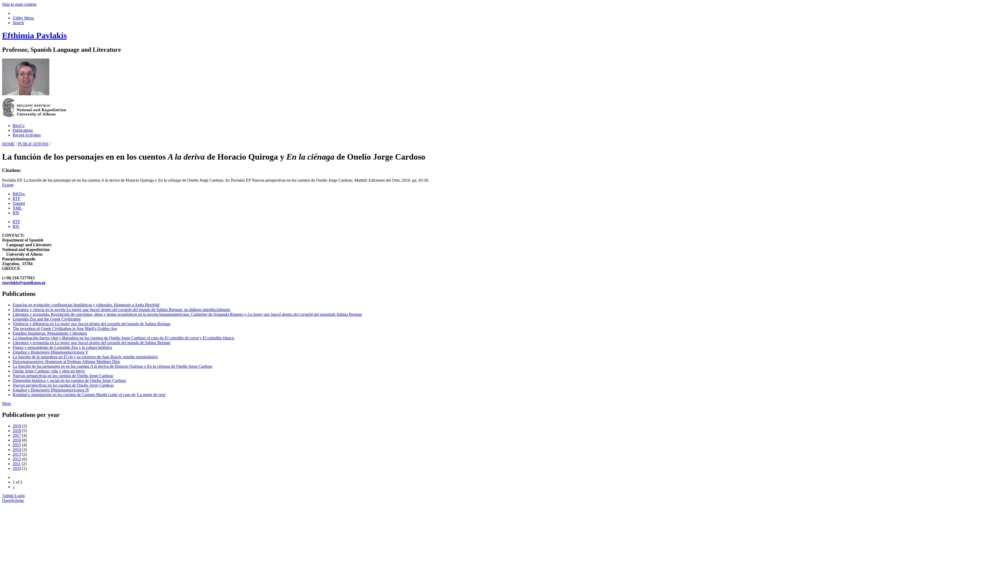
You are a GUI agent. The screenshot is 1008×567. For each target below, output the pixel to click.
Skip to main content (19, 4)
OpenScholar (13, 500)
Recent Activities (27, 135)
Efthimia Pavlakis (34, 35)
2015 (17, 445)
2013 (17, 454)
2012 (17, 459)
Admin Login (13, 496)
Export (7, 185)
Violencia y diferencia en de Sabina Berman (91, 324)
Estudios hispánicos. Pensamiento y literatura (50, 333)
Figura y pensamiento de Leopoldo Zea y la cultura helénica (62, 347)
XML (17, 208)
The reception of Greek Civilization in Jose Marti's (65, 328)
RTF (16, 198)
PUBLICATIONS (33, 144)
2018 (17, 430)
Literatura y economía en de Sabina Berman (91, 342)
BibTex (19, 194)
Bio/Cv (19, 125)
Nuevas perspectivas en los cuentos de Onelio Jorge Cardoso (63, 376)
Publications (23, 130)
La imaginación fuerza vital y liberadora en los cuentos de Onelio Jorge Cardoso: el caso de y (123, 338)
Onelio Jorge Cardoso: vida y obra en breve (49, 371)
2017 (17, 435)
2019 (17, 426)
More (6, 403)
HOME (8, 144)
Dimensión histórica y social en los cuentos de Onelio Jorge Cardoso (69, 380)
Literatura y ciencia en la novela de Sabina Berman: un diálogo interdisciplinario (121, 309)
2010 (17, 468)
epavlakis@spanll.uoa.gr (24, 282)
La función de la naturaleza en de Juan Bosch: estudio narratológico (85, 357)
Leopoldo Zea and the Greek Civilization (47, 319)
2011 (17, 463)
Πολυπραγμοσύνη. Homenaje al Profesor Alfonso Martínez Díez (66, 361)
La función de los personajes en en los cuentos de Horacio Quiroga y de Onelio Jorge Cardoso (112, 366)
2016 (17, 440)
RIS (16, 213)
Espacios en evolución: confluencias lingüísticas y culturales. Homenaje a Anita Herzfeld (86, 305)
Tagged (19, 203)
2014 (17, 449)
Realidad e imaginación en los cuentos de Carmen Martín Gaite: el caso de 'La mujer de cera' (89, 394)
